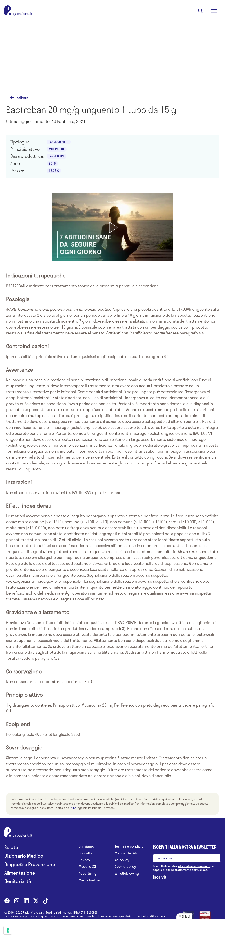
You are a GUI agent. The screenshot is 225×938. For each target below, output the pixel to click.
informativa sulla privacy (194, 866)
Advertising (88, 873)
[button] (112, 227)
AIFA (73, 808)
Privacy (84, 860)
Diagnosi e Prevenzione (29, 864)
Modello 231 (88, 866)
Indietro (22, 98)
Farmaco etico (58, 142)
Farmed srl (56, 156)
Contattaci (87, 853)
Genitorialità (17, 881)
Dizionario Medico (23, 856)
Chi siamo (86, 846)
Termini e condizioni (130, 846)
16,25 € (54, 170)
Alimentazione (19, 873)
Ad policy (122, 860)
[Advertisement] (112, 57)
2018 (52, 163)
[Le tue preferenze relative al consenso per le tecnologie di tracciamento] (8, 930)
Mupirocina (56, 149)
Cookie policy (125, 866)
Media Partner (90, 880)
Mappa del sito (126, 853)
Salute (11, 847)
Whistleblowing (127, 873)
